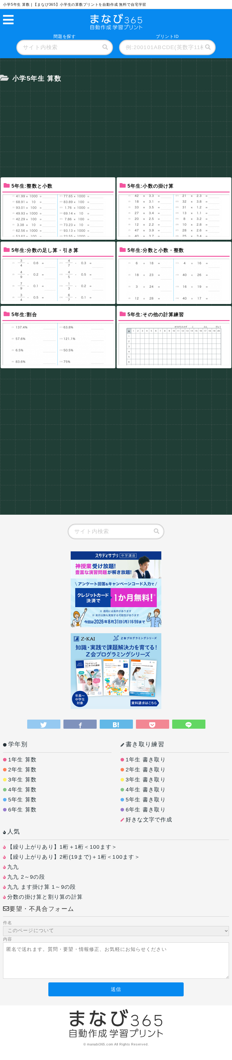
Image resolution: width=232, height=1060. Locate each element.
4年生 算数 (22, 790)
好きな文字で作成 (149, 820)
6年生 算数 (22, 810)
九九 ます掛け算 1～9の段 (41, 887)
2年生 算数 (22, 770)
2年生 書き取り (146, 770)
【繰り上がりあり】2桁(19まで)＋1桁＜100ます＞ (73, 857)
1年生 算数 (22, 760)
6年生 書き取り (146, 810)
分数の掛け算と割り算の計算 (45, 897)
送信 (116, 989)
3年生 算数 (22, 780)
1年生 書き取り (146, 760)
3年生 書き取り (146, 780)
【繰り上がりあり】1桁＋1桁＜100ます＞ (62, 847)
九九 (13, 867)
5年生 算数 (22, 800)
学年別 (17, 744)
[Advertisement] (116, 125)
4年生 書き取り (146, 790)
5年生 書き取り (146, 800)
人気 (13, 831)
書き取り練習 (145, 744)
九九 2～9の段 (26, 877)
